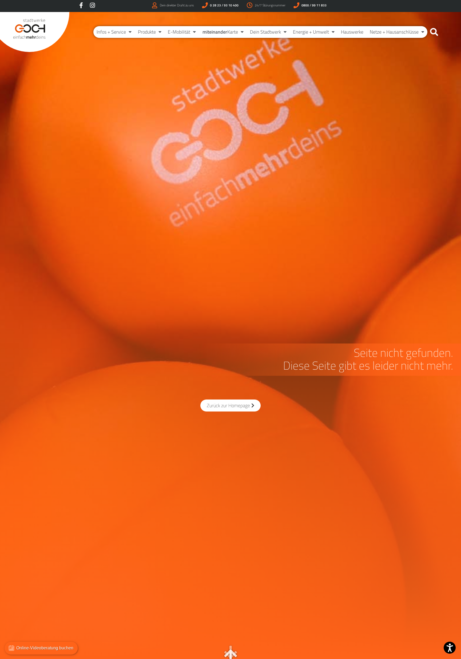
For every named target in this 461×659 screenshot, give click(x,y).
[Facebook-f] (81, 5)
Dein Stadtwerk (265, 31)
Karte (220, 31)
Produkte (147, 31)
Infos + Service (111, 31)
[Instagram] (92, 5)
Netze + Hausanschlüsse (394, 31)
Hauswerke (352, 31)
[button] (434, 32)
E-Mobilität (179, 31)
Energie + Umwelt (311, 31)
